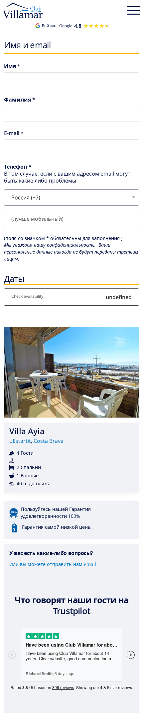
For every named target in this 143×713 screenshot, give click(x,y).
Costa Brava (49, 440)
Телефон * (18, 166)
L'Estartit (20, 440)
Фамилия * (19, 99)
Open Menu (133, 11)
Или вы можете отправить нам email (52, 564)
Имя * (12, 66)
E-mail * (14, 133)
